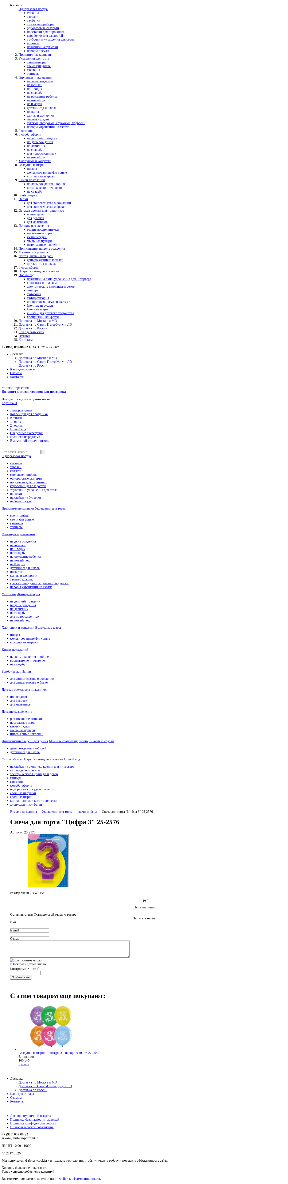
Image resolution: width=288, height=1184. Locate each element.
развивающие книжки (43, 229)
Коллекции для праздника (29, 414)
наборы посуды (38, 51)
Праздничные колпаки (35, 54)
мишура (32, 290)
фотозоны (34, 294)
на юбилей (34, 85)
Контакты (26, 339)
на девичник (36, 146)
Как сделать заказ (31, 332)
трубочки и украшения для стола (50, 39)
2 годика (16, 425)
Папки (23, 199)
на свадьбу (34, 92)
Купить (24, 1064)
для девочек (35, 218)
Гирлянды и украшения (35, 77)
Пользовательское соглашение (32, 1127)
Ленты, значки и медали (36, 256)
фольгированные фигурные (47, 172)
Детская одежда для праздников (41, 210)
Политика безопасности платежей (34, 1119)
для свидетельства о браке (46, 206)
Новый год (26, 275)
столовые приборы (40, 24)
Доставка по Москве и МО (38, 320)
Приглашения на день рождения (42, 248)
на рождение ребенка (42, 96)
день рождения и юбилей (45, 260)
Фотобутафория (30, 134)
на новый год (36, 100)
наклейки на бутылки (42, 47)
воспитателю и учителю (44, 187)
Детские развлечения (34, 225)
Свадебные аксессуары (26, 433)
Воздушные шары (31, 165)
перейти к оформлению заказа (78, 1178)
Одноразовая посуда (33, 9)
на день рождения (40, 81)
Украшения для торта (34, 58)
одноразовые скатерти (43, 28)
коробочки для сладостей (45, 35)
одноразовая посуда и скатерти (49, 301)
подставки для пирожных (45, 32)
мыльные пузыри (39, 241)
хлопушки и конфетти (43, 317)
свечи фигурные (39, 66)
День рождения (21, 410)
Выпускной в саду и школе (29, 440)
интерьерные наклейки (43, 244)
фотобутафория (38, 298)
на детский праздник (42, 138)
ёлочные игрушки (40, 305)
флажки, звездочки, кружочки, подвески (56, 123)
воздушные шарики (41, 176)
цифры (32, 168)
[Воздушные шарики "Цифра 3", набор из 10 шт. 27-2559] (50, 1049)
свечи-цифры (36, 62)
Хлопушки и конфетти (35, 161)
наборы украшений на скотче (48, 127)
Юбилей (16, 418)
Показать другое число (29, 964)
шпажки (33, 43)
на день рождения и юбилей (47, 184)
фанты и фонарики (40, 115)
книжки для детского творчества (50, 313)
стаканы (33, 13)
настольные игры (39, 233)
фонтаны (33, 70)
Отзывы (24, 336)
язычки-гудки (37, 237)
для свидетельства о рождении (49, 203)
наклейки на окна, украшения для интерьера (59, 279)
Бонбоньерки (28, 195)
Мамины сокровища (33, 252)
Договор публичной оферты (30, 1115)
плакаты (33, 111)
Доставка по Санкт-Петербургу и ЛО (45, 324)
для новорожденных (41, 153)
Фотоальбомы (29, 267)
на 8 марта (34, 104)
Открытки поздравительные (39, 271)
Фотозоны (26, 130)
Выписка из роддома (25, 437)
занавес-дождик (38, 119)
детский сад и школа (42, 108)
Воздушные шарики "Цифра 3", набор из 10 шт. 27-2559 (59, 1053)
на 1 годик (34, 89)
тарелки (32, 16)
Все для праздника (23, 811)
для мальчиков (37, 222)
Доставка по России (33, 328)
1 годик (15, 421)
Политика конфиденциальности (33, 1123)
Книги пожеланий (32, 180)
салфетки (33, 20)
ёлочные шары (37, 309)
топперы (33, 73)
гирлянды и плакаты (42, 282)
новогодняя (35, 214)
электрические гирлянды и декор (51, 286)
